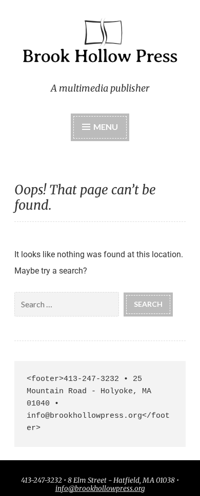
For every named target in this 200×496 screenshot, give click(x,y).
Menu (105, 126)
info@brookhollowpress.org (100, 488)
